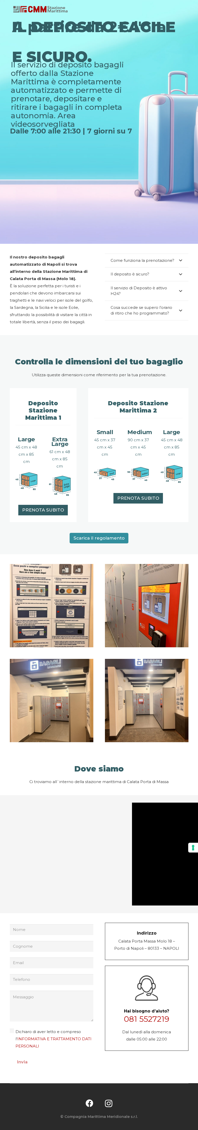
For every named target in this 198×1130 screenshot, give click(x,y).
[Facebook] (89, 1103)
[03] (146, 700)
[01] (146, 605)
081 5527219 (146, 1019)
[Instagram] (108, 1103)
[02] (51, 605)
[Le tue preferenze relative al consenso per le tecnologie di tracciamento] (193, 848)
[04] (51, 700)
